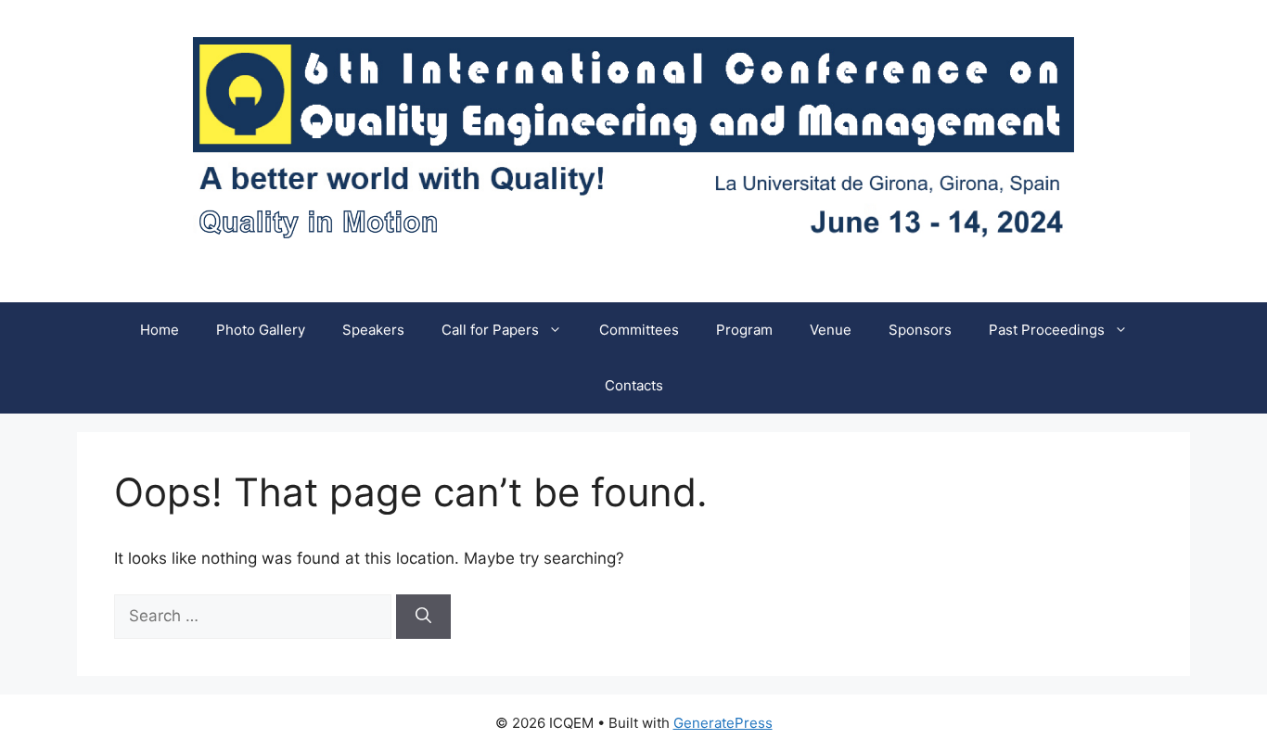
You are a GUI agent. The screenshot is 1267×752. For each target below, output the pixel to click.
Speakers (373, 329)
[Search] (423, 616)
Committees (639, 329)
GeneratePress (723, 723)
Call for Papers (490, 329)
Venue (830, 329)
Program (744, 329)
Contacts (634, 385)
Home (159, 329)
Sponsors (920, 329)
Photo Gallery (260, 329)
